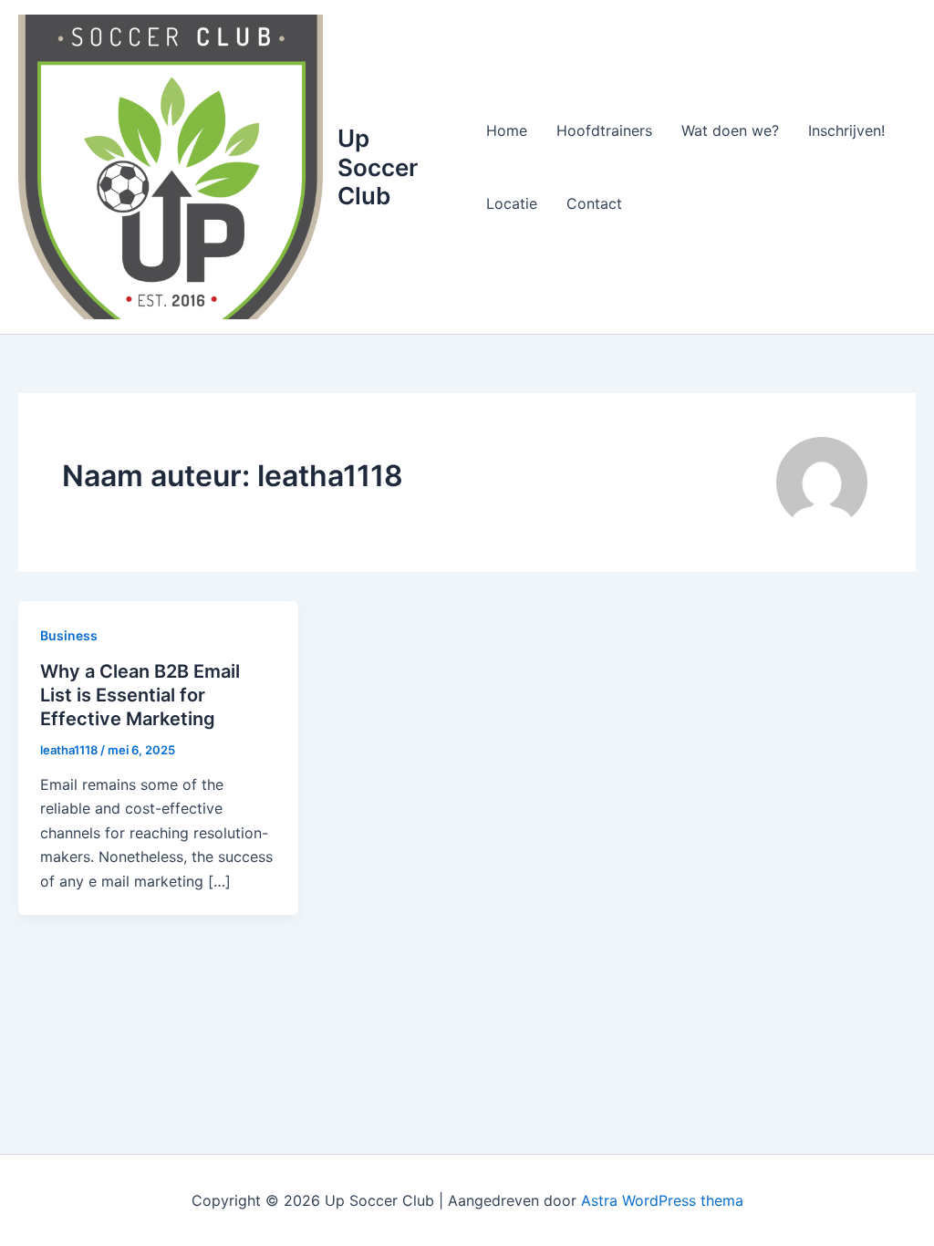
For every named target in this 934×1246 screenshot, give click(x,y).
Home (506, 130)
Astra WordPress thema (662, 1200)
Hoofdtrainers (604, 130)
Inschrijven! (846, 130)
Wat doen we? (730, 130)
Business (69, 635)
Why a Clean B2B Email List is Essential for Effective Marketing (140, 695)
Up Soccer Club (377, 166)
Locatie (511, 203)
